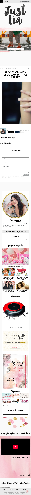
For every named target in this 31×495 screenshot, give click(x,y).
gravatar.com (6, 177)
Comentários (25, 130)
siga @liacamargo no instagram (15, 482)
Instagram (22, 1)
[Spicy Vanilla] (15, 395)
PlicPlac (23, 493)
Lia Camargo (12, 493)
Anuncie (25, 489)
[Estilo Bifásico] (15, 401)
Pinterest (28, 1)
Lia (9, 130)
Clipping (17, 489)
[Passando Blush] (6, 395)
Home (5, 489)
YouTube (20, 1)
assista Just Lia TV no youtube (15, 433)
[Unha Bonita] (24, 395)
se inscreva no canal (22, 475)
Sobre (11, 489)
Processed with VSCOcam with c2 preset (15, 75)
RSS (30, 1)
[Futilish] (24, 401)
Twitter (26, 1)
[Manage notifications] (27, 491)
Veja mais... (6, 405)
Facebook (24, 1)
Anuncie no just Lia (14, 231)
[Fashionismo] (6, 401)
